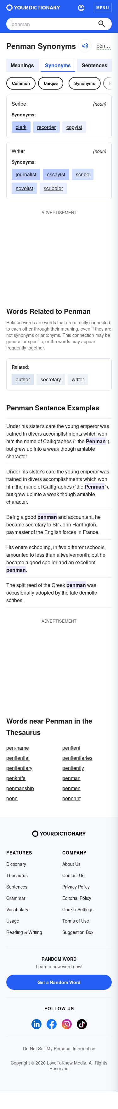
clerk (21, 127)
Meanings (22, 65)
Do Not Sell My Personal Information (59, 1048)
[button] (81, 7)
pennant (71, 798)
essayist (56, 174)
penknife (15, 778)
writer (78, 379)
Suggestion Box (77, 932)
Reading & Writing (24, 932)
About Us (71, 864)
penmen (71, 788)
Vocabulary (17, 909)
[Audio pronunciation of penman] (85, 45)
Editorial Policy (76, 898)
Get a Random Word (59, 982)
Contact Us (73, 875)
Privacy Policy (76, 886)
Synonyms (58, 65)
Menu (102, 7)
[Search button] (101, 24)
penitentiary (19, 768)
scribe (82, 174)
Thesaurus (17, 875)
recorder (46, 127)
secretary (51, 379)
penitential (18, 757)
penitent (71, 747)
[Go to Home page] (33, 7)
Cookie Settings (77, 909)
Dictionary (16, 864)
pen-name (17, 747)
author (23, 379)
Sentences (94, 65)
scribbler (53, 188)
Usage (12, 921)
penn (12, 798)
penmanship (20, 788)
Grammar (15, 898)
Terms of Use (75, 921)
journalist (26, 174)
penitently (73, 768)
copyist (74, 127)
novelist (24, 188)
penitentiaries (77, 757)
